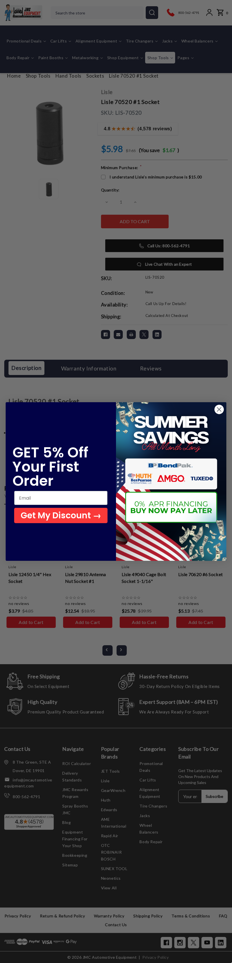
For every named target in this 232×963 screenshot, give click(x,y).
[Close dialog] (219, 409)
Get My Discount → (61, 515)
